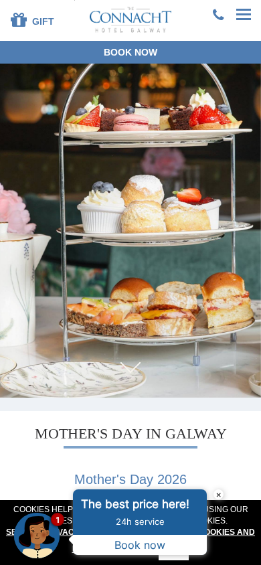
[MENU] (244, 15)
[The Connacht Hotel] (130, 19)
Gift (41, 21)
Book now (130, 52)
